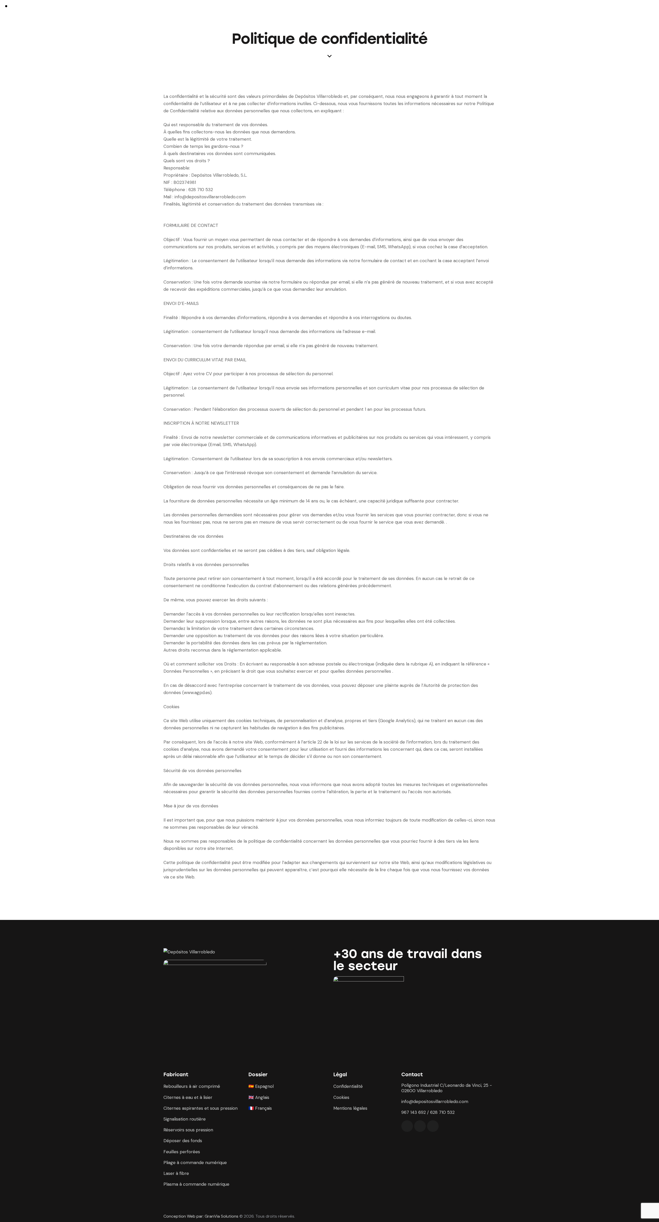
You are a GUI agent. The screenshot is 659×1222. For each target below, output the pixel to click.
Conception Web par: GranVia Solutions (200, 1216)
